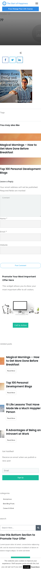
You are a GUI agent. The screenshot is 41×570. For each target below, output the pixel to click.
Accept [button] (26, 567)
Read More (35, 567)
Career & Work (8, 508)
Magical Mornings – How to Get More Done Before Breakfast (20, 143)
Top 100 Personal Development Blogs (20, 165)
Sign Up (21, 478)
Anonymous (7, 499)
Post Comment (20, 265)
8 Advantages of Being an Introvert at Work (23, 432)
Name (3, 218)
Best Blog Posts (8, 504)
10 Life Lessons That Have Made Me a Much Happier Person (23, 408)
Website (4, 245)
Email (3, 231)
